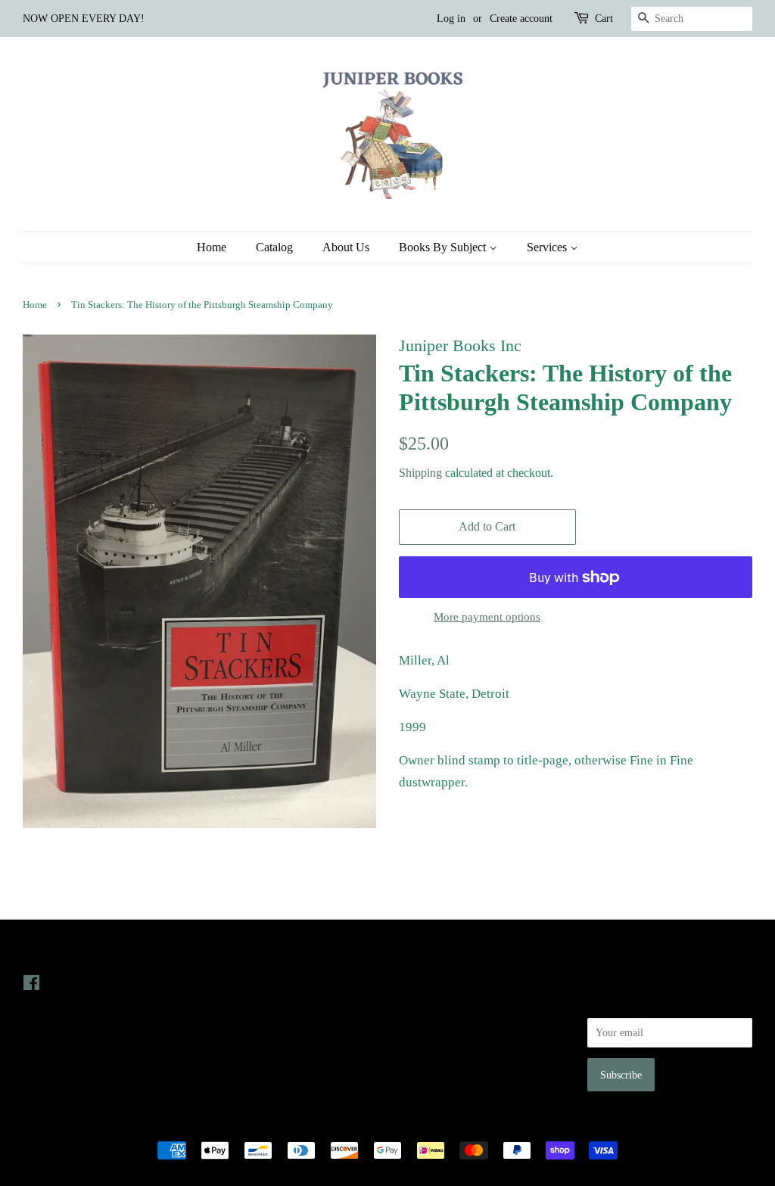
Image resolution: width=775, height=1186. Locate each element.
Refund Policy (429, 1025)
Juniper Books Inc (383, 1124)
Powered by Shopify (471, 1124)
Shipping (420, 472)
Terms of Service (435, 1047)
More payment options (487, 617)
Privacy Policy (430, 1004)
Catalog (274, 247)
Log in (451, 18)
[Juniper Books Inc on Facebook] (31, 985)
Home (211, 247)
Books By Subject (444, 247)
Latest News (242, 951)
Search (413, 982)
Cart (604, 18)
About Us (345, 247)
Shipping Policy (433, 1068)
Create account (521, 18)
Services (548, 247)
